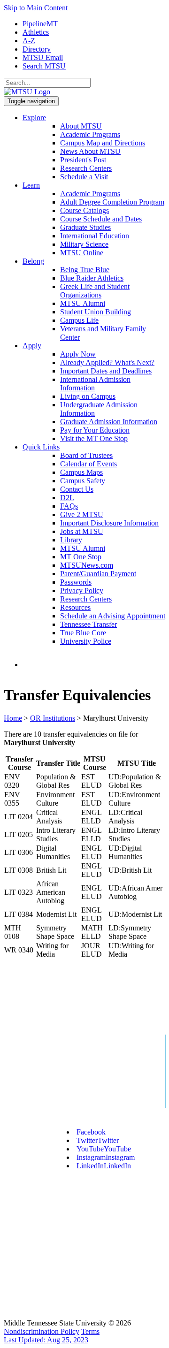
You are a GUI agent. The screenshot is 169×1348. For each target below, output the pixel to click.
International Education (94, 236)
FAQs (69, 506)
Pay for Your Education (95, 430)
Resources (75, 607)
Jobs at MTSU (81, 531)
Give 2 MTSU (81, 514)
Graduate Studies (85, 227)
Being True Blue (84, 270)
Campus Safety (82, 481)
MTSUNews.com (86, 565)
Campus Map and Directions (102, 143)
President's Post (83, 160)
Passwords (76, 582)
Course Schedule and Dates (101, 219)
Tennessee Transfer (88, 624)
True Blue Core (83, 633)
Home (13, 718)
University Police (85, 641)
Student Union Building (95, 312)
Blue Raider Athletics (91, 278)
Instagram (106, 1157)
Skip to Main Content (36, 8)
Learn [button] (31, 185)
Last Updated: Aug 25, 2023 (46, 1340)
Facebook (91, 1132)
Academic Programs (90, 134)
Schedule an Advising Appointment (112, 616)
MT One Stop (80, 557)
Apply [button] (32, 346)
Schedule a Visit (84, 177)
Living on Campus (87, 396)
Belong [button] (33, 261)
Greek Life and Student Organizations (95, 290)
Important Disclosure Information (109, 523)
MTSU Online (81, 253)
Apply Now (78, 354)
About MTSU (81, 126)
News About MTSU (90, 151)
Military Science (84, 244)
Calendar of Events (88, 464)
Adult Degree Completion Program (112, 202)
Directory (37, 49)
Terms (90, 1331)
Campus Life (79, 320)
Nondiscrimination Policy (41, 1331)
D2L (67, 498)
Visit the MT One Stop (94, 438)
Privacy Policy (81, 590)
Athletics (36, 32)
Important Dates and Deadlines (106, 371)
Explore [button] (34, 118)
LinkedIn (104, 1166)
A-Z (29, 41)
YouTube (104, 1149)
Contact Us (76, 489)
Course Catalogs (84, 210)
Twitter (98, 1140)
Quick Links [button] (41, 447)
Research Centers (86, 168)
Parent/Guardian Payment (98, 574)
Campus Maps (81, 472)
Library (71, 540)
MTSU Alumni (82, 303)
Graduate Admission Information (108, 422)
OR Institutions (52, 718)
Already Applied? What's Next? (107, 362)
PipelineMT (40, 24)
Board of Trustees (86, 455)
